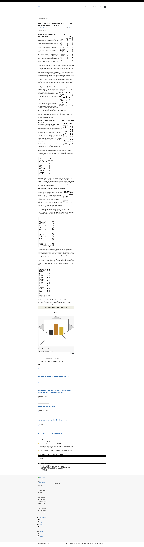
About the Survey (43, 470)
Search (86, 6)
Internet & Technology (42, 508)
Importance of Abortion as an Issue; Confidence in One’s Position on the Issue (55, 467)
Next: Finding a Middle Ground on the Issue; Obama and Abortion (56, 307)
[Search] (105, 7)
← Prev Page (56, 310)
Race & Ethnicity (41, 492)
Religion (39, 495)
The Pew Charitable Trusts (96, 539)
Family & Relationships (42, 501)
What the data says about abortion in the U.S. (53, 377)
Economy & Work (41, 503)
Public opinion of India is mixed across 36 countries (51, 454)
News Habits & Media (42, 510)
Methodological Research (43, 512)
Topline (41, 460)
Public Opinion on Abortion (47, 406)
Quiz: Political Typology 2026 (46, 441)
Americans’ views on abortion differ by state (53, 420)
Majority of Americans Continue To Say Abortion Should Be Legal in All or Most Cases (54, 391)
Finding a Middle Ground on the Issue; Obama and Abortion (51, 468)
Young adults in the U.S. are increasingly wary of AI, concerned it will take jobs (56, 451)
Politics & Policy (41, 485)
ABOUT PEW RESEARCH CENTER (43, 538)
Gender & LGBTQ (41, 499)
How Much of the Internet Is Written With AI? (50, 443)
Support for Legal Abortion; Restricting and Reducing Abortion (52, 466)
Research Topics (43, 11)
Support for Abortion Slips (43, 20)
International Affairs (42, 488)
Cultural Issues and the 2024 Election (51, 434)
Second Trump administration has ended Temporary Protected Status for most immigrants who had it (56, 447)
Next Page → (56, 313)
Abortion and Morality (44, 469)
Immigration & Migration (42, 490)
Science (39, 505)
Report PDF (42, 458)
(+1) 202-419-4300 (41, 482)
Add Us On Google (42, 30)
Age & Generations (41, 497)
